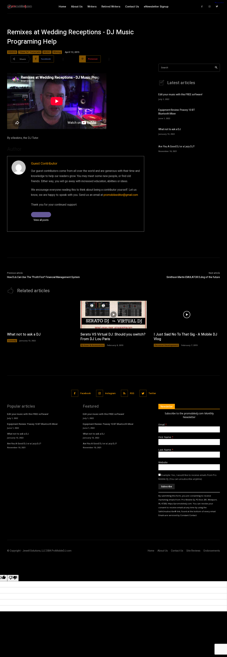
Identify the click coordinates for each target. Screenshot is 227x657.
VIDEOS (12, 52)
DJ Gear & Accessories (92, 345)
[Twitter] (217, 7)
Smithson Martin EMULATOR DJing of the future (193, 277)
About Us (162, 551)
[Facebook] (202, 7)
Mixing (57, 52)
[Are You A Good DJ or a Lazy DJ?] (214, 148)
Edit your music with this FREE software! (180, 94)
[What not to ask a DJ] (214, 130)
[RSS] (124, 393)
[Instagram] (209, 7)
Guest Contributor (44, 163)
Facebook (85, 393)
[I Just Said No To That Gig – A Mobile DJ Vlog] (187, 315)
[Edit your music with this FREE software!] (214, 96)
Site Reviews (193, 551)
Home (151, 551)
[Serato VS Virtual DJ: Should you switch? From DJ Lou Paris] (113, 315)
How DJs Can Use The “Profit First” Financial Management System (43, 277)
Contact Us (177, 551)
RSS (132, 393)
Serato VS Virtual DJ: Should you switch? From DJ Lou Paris (112, 337)
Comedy (12, 340)
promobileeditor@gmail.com (121, 195)
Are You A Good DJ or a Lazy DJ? (176, 146)
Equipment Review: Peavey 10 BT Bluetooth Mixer (32, 424)
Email (162, 424)
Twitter (152, 393)
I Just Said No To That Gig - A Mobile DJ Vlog (185, 337)
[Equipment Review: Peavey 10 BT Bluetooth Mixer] (214, 113)
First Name (165, 437)
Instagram (110, 393)
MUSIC (46, 52)
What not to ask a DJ (169, 129)
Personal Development (166, 345)
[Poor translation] (13, 578)
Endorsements (212, 551)
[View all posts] (41, 214)
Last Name (165, 449)
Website (163, 462)
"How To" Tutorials (29, 52)
